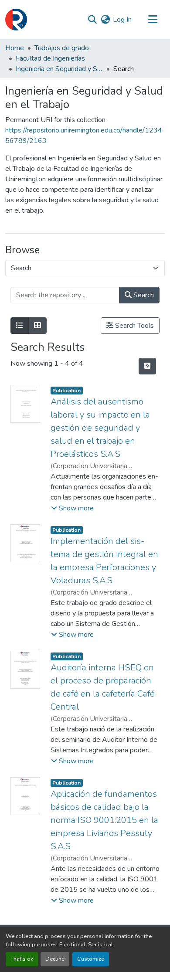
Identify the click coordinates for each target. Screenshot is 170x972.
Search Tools (133, 325)
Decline (55, 959)
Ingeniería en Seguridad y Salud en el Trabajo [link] (59, 69)
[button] (16, 20)
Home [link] (14, 48)
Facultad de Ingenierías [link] (50, 58)
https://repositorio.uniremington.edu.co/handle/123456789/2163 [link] (83, 136)
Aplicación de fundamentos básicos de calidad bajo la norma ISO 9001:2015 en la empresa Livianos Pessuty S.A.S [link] (104, 820)
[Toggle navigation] (152, 19)
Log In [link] (122, 19)
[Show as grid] (37, 325)
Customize (90, 959)
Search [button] (143, 295)
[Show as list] (19, 325)
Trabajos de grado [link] (61, 48)
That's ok (21, 959)
